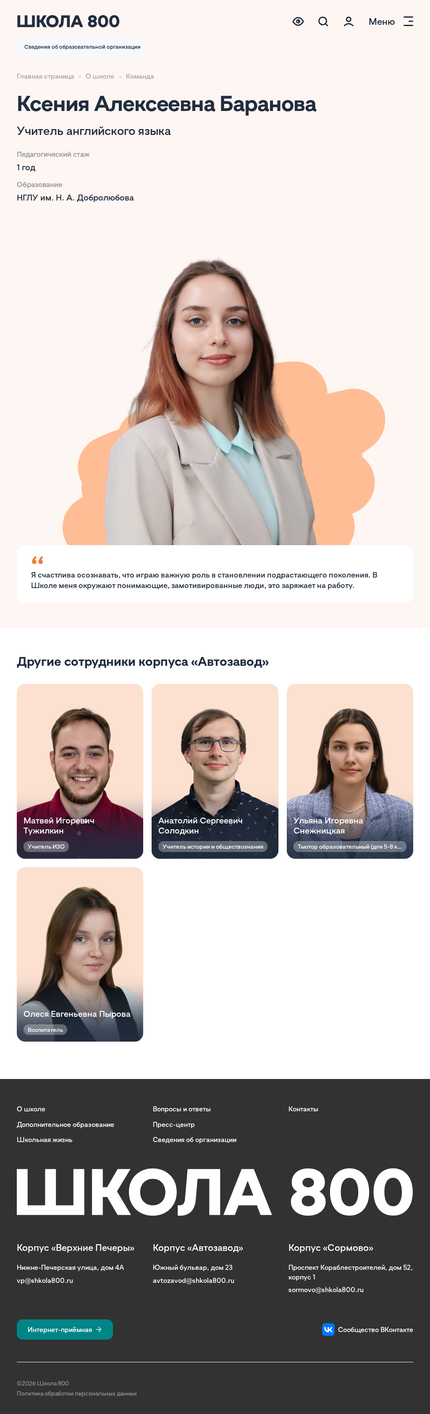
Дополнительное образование (65, 1124)
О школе (100, 76)
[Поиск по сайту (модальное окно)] (323, 21)
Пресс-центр (174, 1124)
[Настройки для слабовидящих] (298, 21)
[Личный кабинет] (348, 21)
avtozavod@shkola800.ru (193, 1280)
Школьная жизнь (45, 1139)
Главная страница (45, 76)
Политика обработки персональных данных (77, 1393)
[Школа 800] (68, 21)
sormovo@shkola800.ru (326, 1289)
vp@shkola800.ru (45, 1280)
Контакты (303, 1109)
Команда (140, 76)
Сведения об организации (194, 1139)
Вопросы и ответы (182, 1109)
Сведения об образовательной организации (82, 46)
